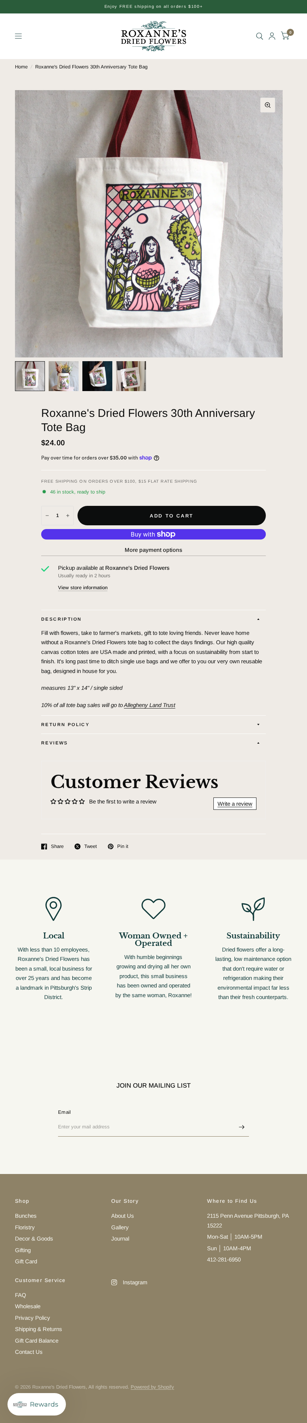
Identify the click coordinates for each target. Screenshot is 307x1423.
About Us (122, 1216)
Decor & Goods (34, 1238)
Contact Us (29, 1352)
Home (21, 67)
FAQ (20, 1295)
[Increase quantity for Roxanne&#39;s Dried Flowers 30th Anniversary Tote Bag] (67, 515)
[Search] (259, 36)
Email (64, 1112)
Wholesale (27, 1306)
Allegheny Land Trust (149, 705)
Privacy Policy (32, 1318)
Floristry (25, 1227)
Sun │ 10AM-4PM (229, 1248)
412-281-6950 (224, 1259)
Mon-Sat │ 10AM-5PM (234, 1236)
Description (61, 619)
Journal (120, 1238)
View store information (82, 587)
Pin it (122, 846)
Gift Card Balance (36, 1340)
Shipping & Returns (38, 1329)
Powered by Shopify (152, 1387)
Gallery (120, 1227)
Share (57, 846)
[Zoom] (267, 105)
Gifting (23, 1250)
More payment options (153, 550)
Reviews (54, 743)
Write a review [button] (235, 803)
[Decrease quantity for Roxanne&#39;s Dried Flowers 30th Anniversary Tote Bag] (47, 515)
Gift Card (26, 1261)
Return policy (65, 724)
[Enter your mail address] (241, 1127)
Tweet (90, 846)
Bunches (26, 1216)
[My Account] (272, 36)
